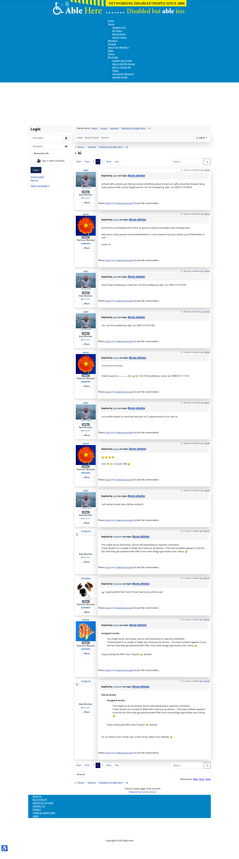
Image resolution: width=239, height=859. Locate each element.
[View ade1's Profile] (86, 179)
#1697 (207, 403)
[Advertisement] (119, 103)
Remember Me (41, 153)
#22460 (206, 681)
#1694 (207, 271)
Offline (86, 192)
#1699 (207, 490)
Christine (86, 578)
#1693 (207, 214)
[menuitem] (111, 21)
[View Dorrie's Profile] (86, 631)
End (117, 161)
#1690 (207, 170)
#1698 (207, 443)
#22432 (206, 578)
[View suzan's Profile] (86, 225)
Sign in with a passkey (52, 161)
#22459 (206, 619)
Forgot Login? (37, 177)
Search (104, 137)
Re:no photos (136, 175)
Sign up (34, 180)
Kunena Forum (148, 792)
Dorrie (85, 619)
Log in (36, 170)
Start (78, 161)
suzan (86, 214)
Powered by (135, 792)
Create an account (124, 203)
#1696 (207, 352)
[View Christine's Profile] (86, 589)
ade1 (85, 170)
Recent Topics (92, 137)
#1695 (207, 312)
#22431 (206, 531)
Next (108, 161)
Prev (87, 161)
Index (80, 137)
